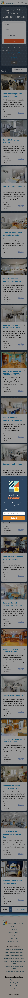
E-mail (5, 509)
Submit (14, 518)
